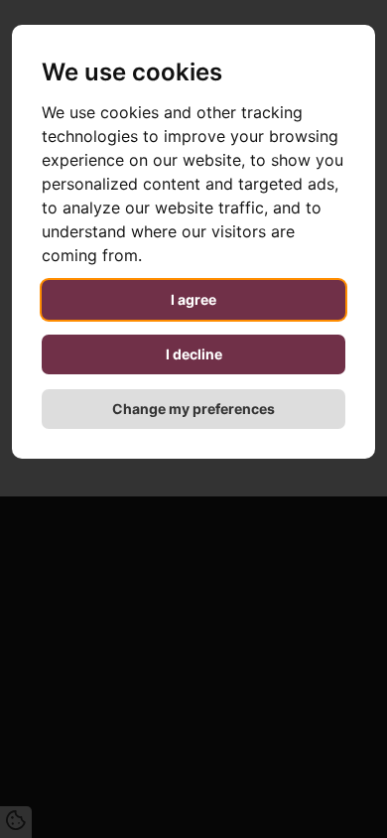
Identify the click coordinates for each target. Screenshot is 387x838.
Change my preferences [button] (193, 408)
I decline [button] (194, 354)
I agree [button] (193, 299)
